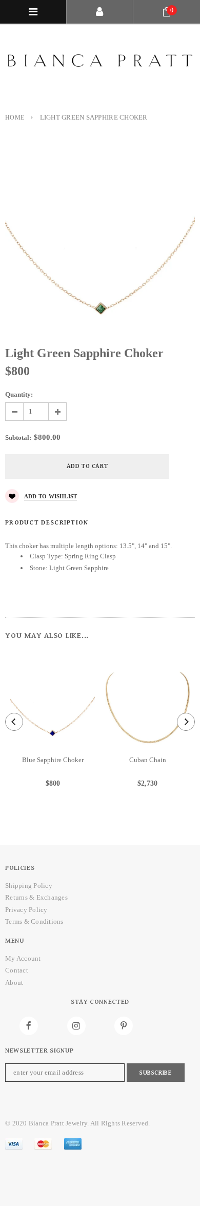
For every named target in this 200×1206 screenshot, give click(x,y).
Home (14, 117)
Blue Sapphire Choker (53, 760)
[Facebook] (28, 1026)
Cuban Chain (147, 760)
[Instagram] (76, 1026)
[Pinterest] (123, 1026)
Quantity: (19, 394)
